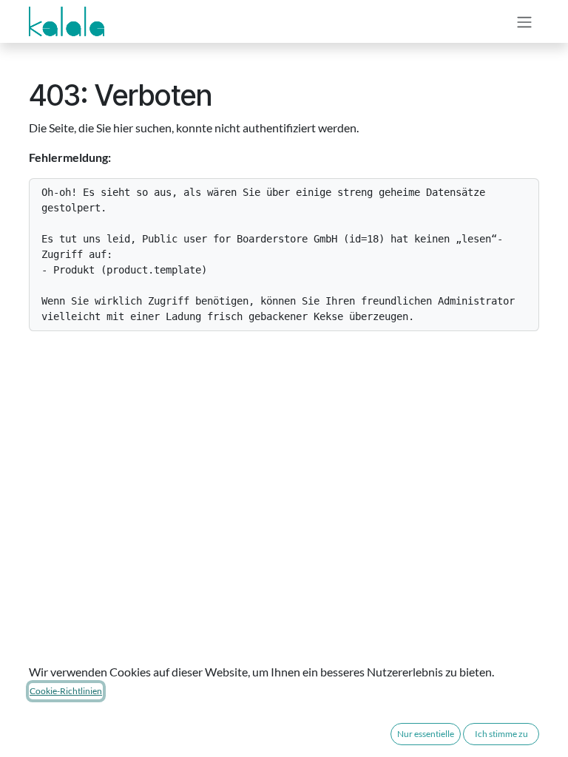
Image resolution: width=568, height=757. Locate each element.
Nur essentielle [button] (425, 733)
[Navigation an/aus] (524, 21)
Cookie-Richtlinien (66, 690)
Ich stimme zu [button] (501, 733)
